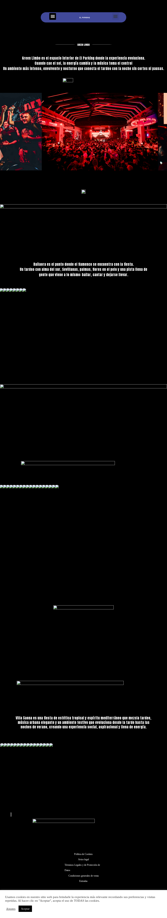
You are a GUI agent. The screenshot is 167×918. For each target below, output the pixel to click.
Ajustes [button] (10, 908)
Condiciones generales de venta (83, 875)
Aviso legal (83, 859)
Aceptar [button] (25, 908)
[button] (52, 16)
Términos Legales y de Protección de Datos (82, 868)
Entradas (83, 881)
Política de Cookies (83, 854)
